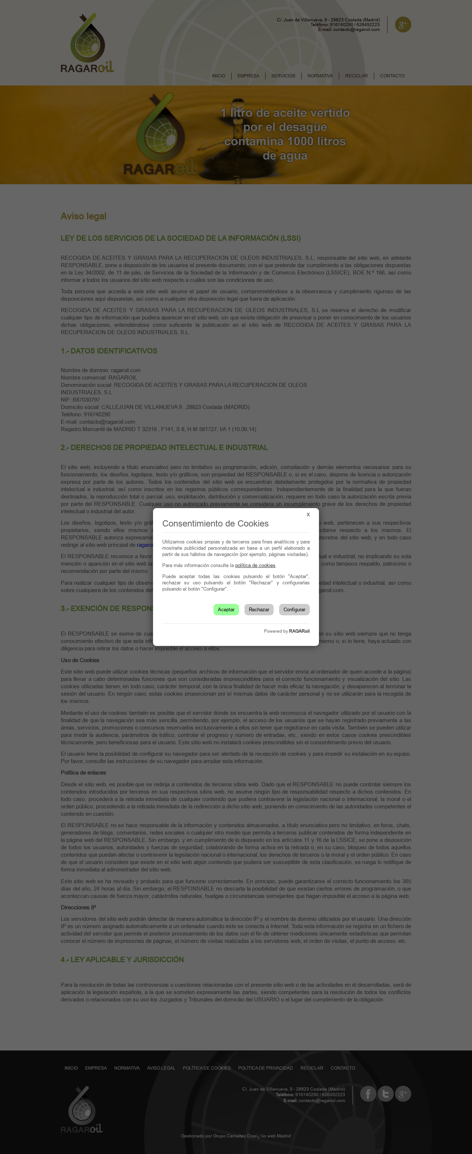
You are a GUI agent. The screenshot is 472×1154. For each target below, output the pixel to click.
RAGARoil (299, 631)
